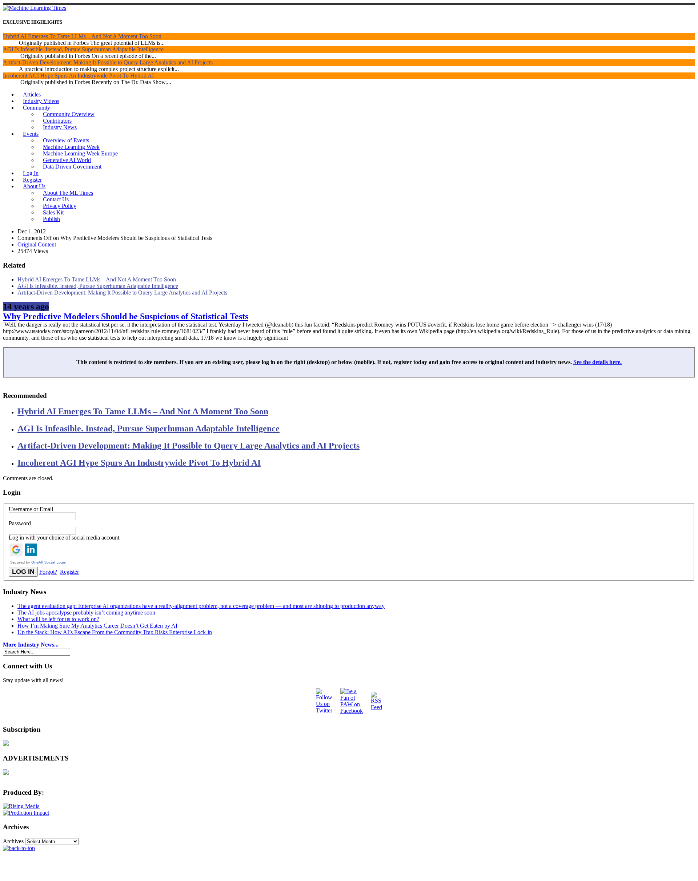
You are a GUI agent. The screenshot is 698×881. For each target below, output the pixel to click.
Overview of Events (66, 140)
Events (31, 134)
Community (36, 107)
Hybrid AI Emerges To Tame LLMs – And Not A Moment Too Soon (82, 36)
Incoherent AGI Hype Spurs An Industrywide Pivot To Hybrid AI (78, 75)
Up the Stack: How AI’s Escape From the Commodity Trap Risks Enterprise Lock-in (114, 632)
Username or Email (31, 509)
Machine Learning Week (71, 147)
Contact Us (56, 199)
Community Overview (69, 114)
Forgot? (48, 572)
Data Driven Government (72, 166)
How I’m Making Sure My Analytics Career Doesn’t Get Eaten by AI (97, 626)
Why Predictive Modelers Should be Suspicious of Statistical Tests (125, 316)
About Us (34, 186)
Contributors (57, 121)
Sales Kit (53, 212)
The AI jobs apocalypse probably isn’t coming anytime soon (86, 612)
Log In (31, 173)
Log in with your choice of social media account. (65, 537)
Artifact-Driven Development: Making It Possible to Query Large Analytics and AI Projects (108, 62)
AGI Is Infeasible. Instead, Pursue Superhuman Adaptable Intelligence (83, 49)
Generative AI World (67, 160)
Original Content (36, 244)
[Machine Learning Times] (34, 8)
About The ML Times (68, 193)
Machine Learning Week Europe (80, 153)
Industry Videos (41, 101)
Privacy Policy (59, 206)
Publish (51, 219)
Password (20, 523)
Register (32, 180)
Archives (13, 841)
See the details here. (597, 362)
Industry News (60, 127)
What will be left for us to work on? (58, 619)
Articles (32, 94)
